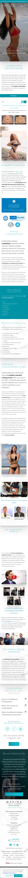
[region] (14, 872)
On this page (13, 95)
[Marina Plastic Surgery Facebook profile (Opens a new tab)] (14, 728)
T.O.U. (3, 857)
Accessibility (5, 855)
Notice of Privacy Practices (17, 853)
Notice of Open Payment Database (13, 859)
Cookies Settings (9, 875)
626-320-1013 (14, 828)
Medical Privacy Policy (17, 851)
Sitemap (11, 855)
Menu (25, 5)
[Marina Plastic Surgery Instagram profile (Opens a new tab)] (7, 728)
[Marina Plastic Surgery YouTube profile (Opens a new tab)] (20, 728)
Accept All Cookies (18, 875)
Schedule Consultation (13, 794)
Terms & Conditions (19, 855)
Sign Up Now (14, 744)
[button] (22, 102)
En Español (8, 857)
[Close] (25, 869)
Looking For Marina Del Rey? (14, 807)
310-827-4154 (14, 817)
